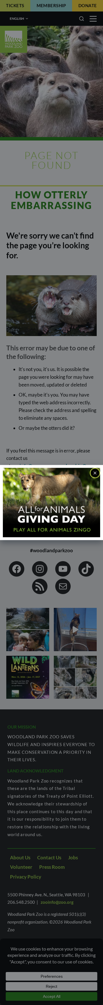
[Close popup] (95, 473)
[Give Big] (51, 502)
